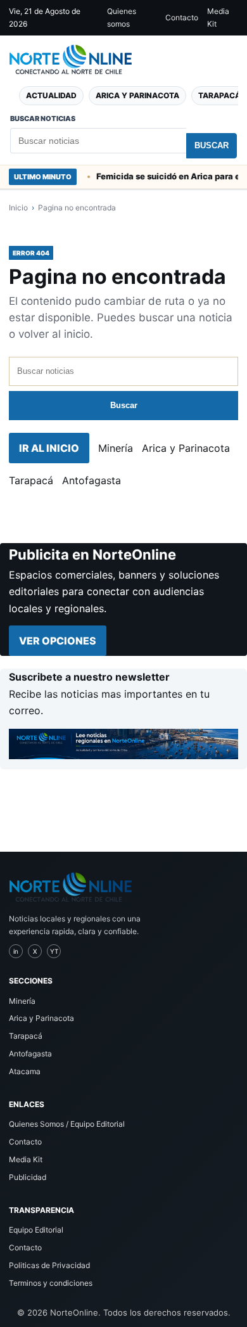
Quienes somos (121, 17)
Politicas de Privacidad (49, 1265)
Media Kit (218, 17)
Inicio (18, 207)
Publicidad (27, 1177)
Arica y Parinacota (137, 95)
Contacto (181, 17)
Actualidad (51, 95)
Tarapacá (31, 480)
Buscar (211, 145)
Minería (115, 448)
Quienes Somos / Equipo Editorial (67, 1124)
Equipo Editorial (36, 1229)
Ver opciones (57, 640)
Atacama (25, 1071)
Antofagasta (91, 480)
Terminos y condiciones (50, 1283)
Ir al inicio (49, 448)
